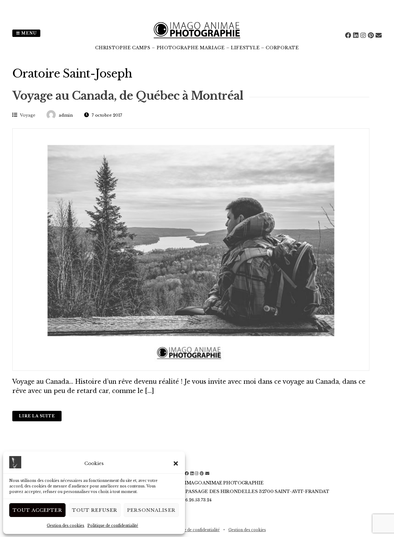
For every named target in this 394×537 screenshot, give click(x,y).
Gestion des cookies (65, 525)
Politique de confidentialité (112, 525)
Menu (28, 33)
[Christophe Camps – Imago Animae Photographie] (197, 40)
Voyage (27, 115)
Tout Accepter (37, 510)
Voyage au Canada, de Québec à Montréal (127, 96)
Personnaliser (151, 510)
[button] (176, 463)
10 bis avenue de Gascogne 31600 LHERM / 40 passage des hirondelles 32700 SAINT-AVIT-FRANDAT (197, 491)
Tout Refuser (95, 510)
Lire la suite (37, 416)
